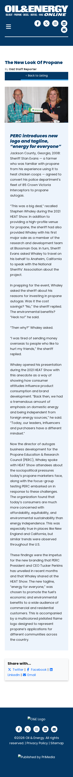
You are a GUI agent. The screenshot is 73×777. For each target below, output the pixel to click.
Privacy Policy (37, 743)
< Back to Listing (37, 76)
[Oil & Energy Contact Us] (64, 29)
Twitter (18, 669)
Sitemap (57, 743)
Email (31, 675)
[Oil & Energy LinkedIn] (64, 23)
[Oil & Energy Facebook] (38, 23)
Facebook (38, 669)
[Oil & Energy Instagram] (55, 23)
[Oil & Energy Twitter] (47, 23)
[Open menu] (8, 27)
